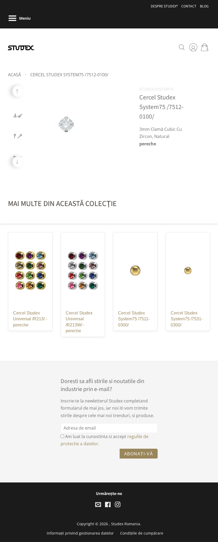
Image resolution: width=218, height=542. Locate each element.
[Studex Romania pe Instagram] (117, 505)
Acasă (14, 75)
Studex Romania (125, 523)
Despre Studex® (164, 6)
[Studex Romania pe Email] (98, 505)
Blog (204, 6)
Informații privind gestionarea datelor (80, 533)
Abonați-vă (138, 454)
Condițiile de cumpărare (141, 533)
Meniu (24, 18)
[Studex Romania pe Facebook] (108, 505)
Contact (188, 6)
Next (18, 161)
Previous (18, 91)
